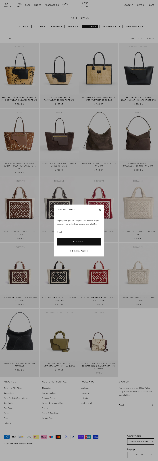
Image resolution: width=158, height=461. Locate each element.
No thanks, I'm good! (79, 251)
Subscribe (79, 242)
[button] (99, 210)
